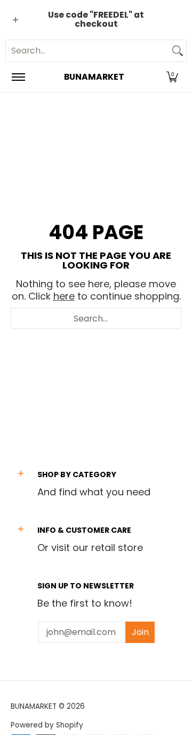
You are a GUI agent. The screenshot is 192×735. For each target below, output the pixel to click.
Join (140, 632)
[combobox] (87, 51)
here (64, 296)
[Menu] (18, 77)
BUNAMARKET (94, 77)
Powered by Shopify (47, 725)
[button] (172, 77)
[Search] (177, 51)
